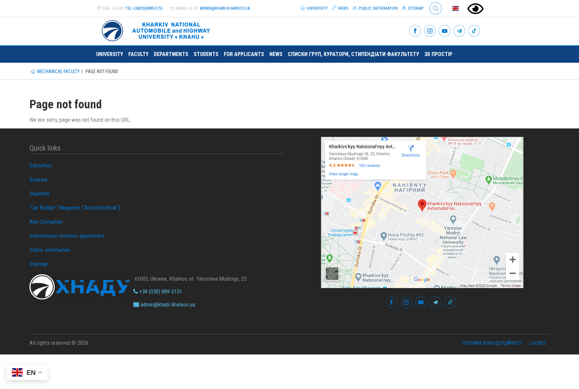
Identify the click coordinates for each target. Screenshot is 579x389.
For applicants (244, 54)
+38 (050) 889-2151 (160, 291)
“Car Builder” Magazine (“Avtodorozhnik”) (74, 207)
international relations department (67, 235)
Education (40, 165)
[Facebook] (415, 31)
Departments (171, 54)
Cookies (538, 343)
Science (38, 179)
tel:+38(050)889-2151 (144, 8)
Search (433, 3)
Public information (378, 8)
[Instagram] (430, 31)
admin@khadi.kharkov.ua (225, 8)
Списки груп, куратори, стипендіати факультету (353, 54)
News (342, 8)
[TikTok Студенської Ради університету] (474, 31)
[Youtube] (444, 31)
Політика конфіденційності (492, 343)
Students (206, 54)
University (317, 8)
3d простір (438, 54)
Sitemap (415, 8)
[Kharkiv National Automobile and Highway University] (156, 29)
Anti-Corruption (46, 221)
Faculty (138, 54)
